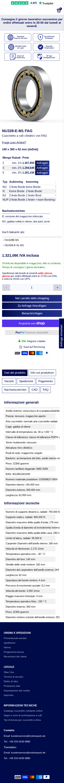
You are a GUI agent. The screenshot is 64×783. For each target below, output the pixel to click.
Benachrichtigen (32, 313)
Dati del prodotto (14, 372)
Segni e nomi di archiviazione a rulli (23, 715)
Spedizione (26, 381)
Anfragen (42, 163)
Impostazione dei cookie (17, 690)
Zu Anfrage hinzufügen (32, 305)
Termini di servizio (13, 677)
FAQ (45, 389)
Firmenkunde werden (15, 638)
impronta (8, 695)
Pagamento (45, 381)
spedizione (9, 643)
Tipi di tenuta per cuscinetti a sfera (22, 720)
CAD (35, 389)
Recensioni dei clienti (15, 656)
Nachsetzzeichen (15, 389)
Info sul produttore (42, 372)
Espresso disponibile (36, 332)
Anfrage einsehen (61, 333)
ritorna (7, 647)
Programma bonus (14, 652)
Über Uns (9, 672)
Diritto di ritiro (11, 681)
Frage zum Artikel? (14, 142)
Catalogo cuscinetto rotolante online (23, 711)
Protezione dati (12, 686)
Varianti (9, 381)
